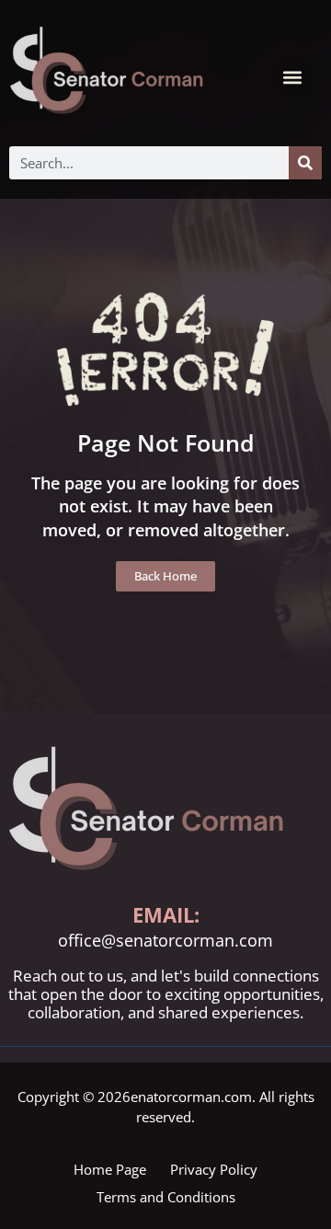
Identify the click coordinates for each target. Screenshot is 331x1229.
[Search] (305, 162)
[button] (293, 77)
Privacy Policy (213, 1169)
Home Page (110, 1169)
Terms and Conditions (166, 1197)
